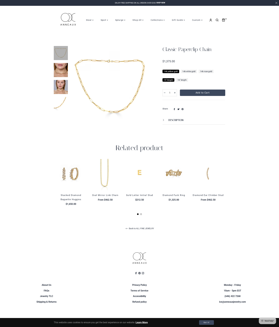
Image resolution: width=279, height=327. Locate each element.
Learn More (142, 322)
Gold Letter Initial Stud (139, 195)
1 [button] (138, 214)
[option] (71, 187)
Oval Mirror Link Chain (105, 195)
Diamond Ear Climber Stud (208, 195)
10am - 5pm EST (232, 290)
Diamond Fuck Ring (174, 195)
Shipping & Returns (46, 301)
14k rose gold (206, 71)
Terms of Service (139, 290)
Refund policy (139, 301)
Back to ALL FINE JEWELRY (141, 228)
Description (175, 120)
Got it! (206, 322)
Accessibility (139, 296)
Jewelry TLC (46, 296)
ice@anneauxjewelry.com (232, 301)
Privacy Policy (139, 285)
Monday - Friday (232, 285)
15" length (168, 80)
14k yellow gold (171, 71)
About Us (46, 285)
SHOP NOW (160, 3)
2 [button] (141, 214)
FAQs (46, 290)
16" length (182, 80)
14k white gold (188, 71)
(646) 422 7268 (232, 296)
